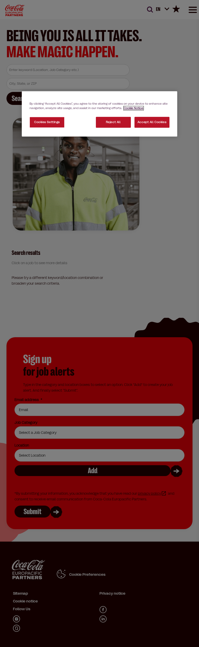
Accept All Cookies (152, 122)
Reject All (113, 122)
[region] (99, 113)
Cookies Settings (47, 122)
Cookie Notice (133, 108)
